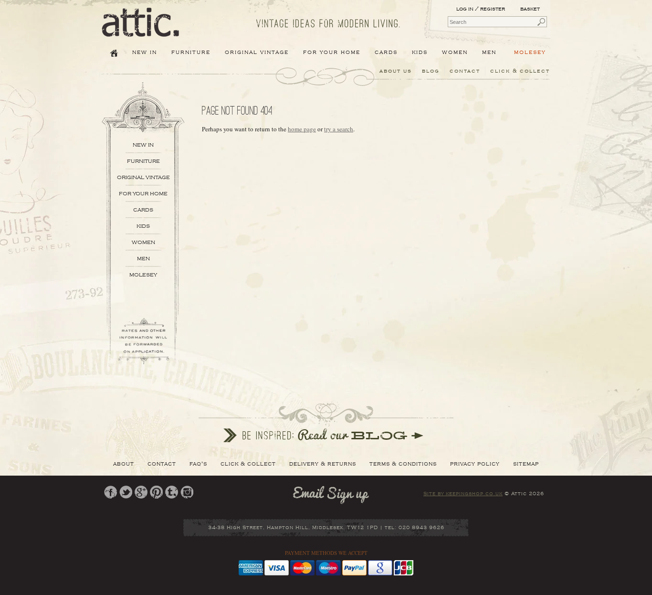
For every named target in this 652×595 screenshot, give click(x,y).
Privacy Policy (475, 464)
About (123, 464)
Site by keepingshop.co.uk (463, 493)
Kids (143, 226)
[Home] (140, 30)
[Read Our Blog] (326, 421)
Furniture (143, 161)
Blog (431, 71)
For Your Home (143, 194)
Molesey (530, 52)
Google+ (141, 492)
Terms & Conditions (403, 464)
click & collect (520, 71)
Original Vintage (143, 177)
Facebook (110, 492)
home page (302, 129)
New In (144, 52)
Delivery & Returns (322, 464)
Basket (530, 8)
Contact (465, 71)
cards (143, 210)
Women (143, 242)
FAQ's (198, 464)
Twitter (125, 492)
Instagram (186, 492)
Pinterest (156, 492)
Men (143, 258)
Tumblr (171, 492)
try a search (338, 129)
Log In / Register (480, 8)
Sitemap (526, 464)
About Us (395, 71)
